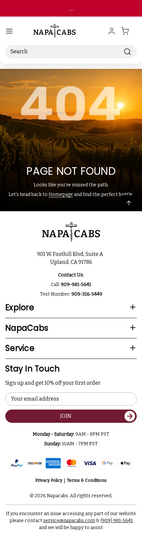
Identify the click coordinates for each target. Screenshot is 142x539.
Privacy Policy (48, 480)
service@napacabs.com (69, 520)
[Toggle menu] (9, 31)
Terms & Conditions (87, 480)
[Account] (112, 31)
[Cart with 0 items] (129, 31)
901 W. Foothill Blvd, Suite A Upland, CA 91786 (71, 258)
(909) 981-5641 (116, 520)
